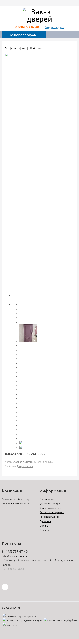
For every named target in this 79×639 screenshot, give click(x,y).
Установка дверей (50, 507)
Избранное (36, 48)
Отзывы (44, 530)
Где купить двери (50, 503)
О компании (47, 499)
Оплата (44, 525)
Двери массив (25, 466)
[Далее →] (39, 288)
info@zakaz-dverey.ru (14, 555)
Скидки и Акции (49, 516)
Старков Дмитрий (23, 461)
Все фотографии (15, 48)
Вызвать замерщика (52, 512)
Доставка (45, 521)
